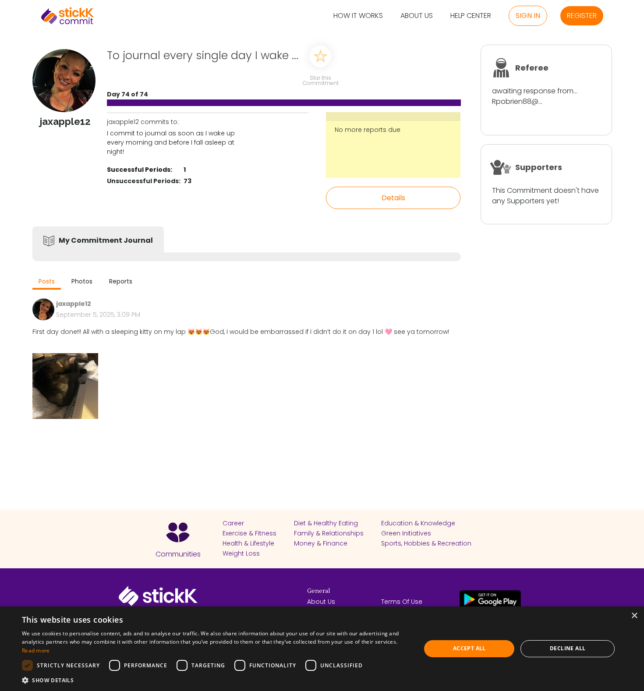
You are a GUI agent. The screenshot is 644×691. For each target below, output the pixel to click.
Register (582, 16)
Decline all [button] (567, 648)
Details (393, 198)
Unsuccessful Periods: (143, 181)
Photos (81, 281)
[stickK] (67, 16)
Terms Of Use (401, 601)
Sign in (528, 16)
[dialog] (322, 648)
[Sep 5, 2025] (65, 386)
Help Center (470, 16)
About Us (416, 16)
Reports (120, 281)
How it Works (358, 16)
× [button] (634, 616)
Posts (47, 281)
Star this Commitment (320, 80)
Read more (36, 650)
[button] (215, 680)
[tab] (46, 282)
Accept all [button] (469, 648)
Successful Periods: (139, 169)
